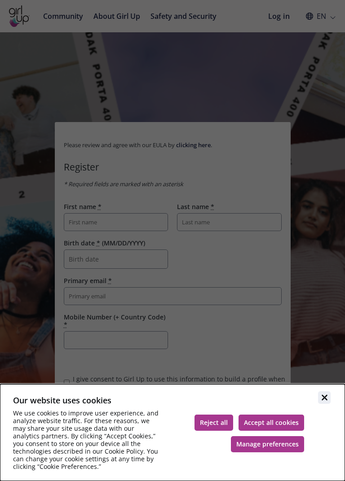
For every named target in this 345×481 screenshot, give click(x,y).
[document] (172, 432)
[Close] (324, 397)
